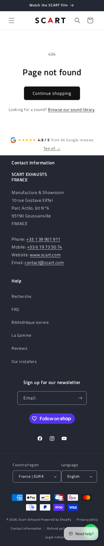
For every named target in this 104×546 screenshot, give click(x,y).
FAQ (15, 309)
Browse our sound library (71, 109)
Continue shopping (52, 93)
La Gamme (21, 335)
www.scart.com (45, 254)
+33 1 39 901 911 (43, 239)
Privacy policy (87, 519)
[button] (11, 20)
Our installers (24, 361)
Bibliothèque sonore (30, 322)
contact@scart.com (44, 262)
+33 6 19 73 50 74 (44, 247)
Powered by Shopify (56, 519)
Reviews (19, 348)
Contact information (26, 528)
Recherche (21, 296)
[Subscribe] (80, 398)
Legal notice (54, 537)
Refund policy (57, 528)
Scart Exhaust (29, 519)
